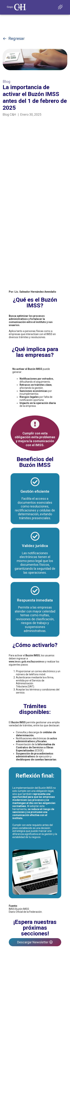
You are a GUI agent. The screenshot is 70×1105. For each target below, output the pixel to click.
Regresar (16, 38)
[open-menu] (60, 7)
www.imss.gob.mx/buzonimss (27, 661)
